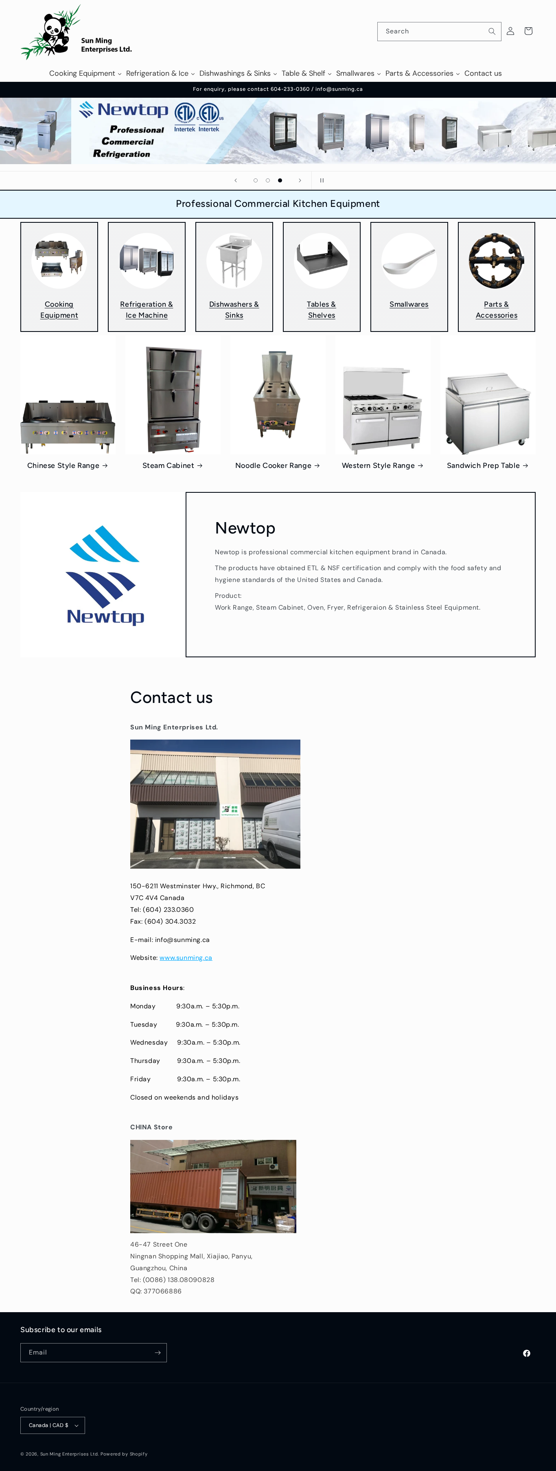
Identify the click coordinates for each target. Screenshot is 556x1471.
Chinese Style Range (63, 465)
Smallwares (409, 304)
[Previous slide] (236, 180)
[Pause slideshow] (320, 180)
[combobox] (439, 31)
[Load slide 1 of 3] (256, 180)
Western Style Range (378, 465)
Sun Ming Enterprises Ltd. (69, 1454)
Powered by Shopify (124, 1454)
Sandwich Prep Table (483, 465)
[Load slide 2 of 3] (268, 180)
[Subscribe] (157, 1352)
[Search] (492, 31)
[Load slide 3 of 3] (280, 180)
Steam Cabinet (168, 465)
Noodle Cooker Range (273, 465)
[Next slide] (300, 180)
